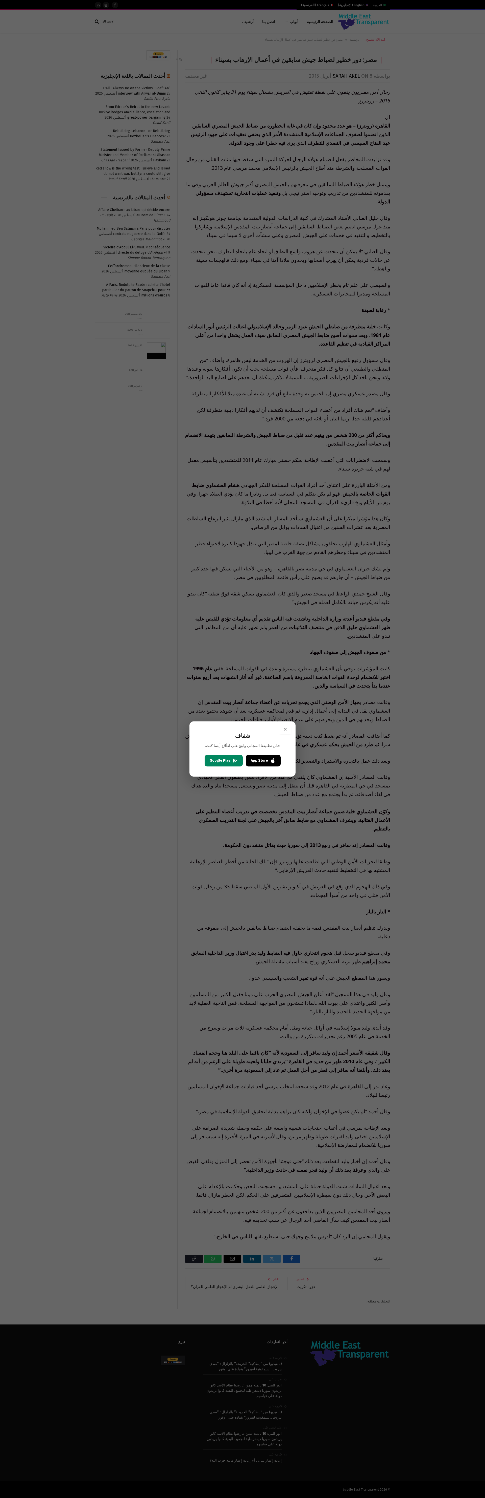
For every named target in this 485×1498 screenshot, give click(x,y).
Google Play (220, 760)
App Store (259, 760)
